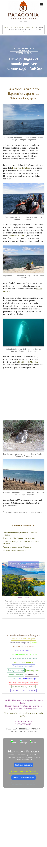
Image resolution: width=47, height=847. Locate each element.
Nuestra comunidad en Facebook (23, 771)
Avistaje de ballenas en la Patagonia (17, 547)
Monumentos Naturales (23, 662)
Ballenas (34, 643)
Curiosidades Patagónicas (23, 647)
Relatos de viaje (32, 675)
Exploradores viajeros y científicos (23, 654)
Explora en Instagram (23, 765)
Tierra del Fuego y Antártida (23, 687)
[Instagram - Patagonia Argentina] (23, 743)
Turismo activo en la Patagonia (23, 691)
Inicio (6, 27)
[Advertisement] (23, 395)
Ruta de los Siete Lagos (27, 679)
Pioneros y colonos (15, 675)
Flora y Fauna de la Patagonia (22, 27)
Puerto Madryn (24, 53)
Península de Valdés (21, 168)
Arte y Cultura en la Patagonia (23, 639)
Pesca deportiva (32, 671)
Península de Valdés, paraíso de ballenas (18, 538)
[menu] (41, 4)
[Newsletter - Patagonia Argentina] (33, 743)
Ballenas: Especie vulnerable (14, 550)
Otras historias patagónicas (23, 666)
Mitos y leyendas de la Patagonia (23, 658)
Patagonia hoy (16, 670)
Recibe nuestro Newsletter (23, 778)
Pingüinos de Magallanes (29, 362)
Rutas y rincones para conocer (23, 683)
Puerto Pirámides (16, 235)
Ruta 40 (13, 679)
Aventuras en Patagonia (19, 643)
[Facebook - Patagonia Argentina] (14, 743)
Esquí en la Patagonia (23, 650)
